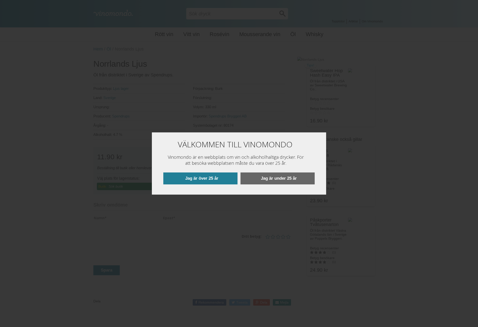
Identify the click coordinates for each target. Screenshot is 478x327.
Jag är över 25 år (201, 178)
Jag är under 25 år (279, 178)
